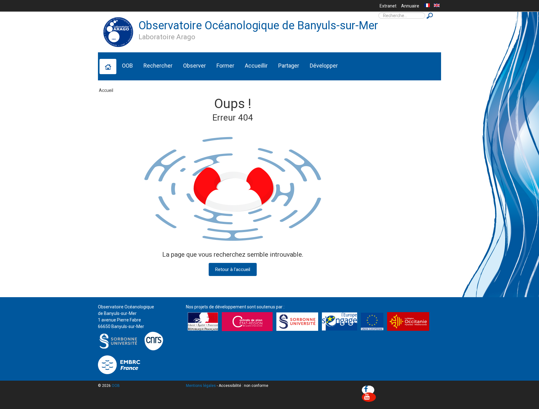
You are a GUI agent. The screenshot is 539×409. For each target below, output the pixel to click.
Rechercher (157, 65)
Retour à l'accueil (232, 269)
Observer (194, 65)
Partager (288, 65)
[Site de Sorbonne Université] (120, 340)
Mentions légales (201, 385)
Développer (324, 65)
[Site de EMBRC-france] (119, 364)
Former (225, 65)
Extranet (388, 5)
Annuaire (410, 5)
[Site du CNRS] (154, 340)
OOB (127, 65)
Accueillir (256, 65)
